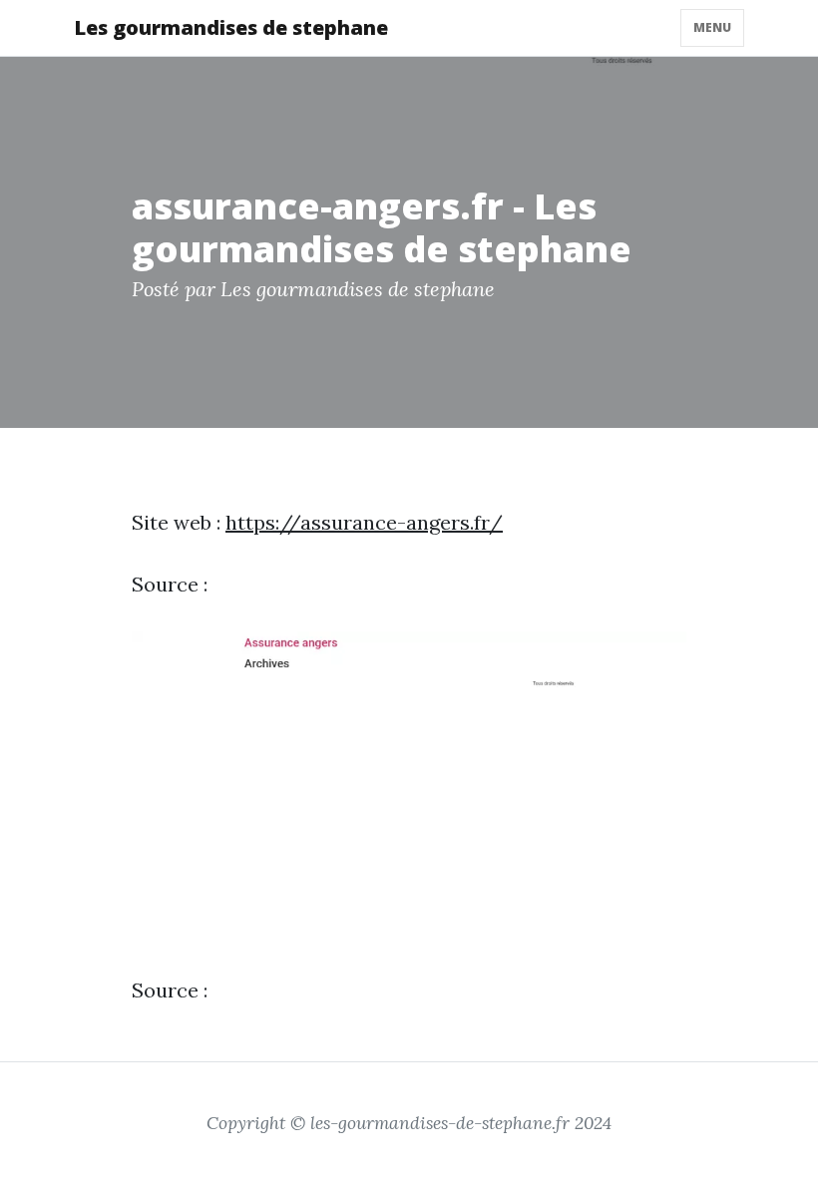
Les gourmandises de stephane (231, 27)
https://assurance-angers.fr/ (364, 522)
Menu (712, 27)
